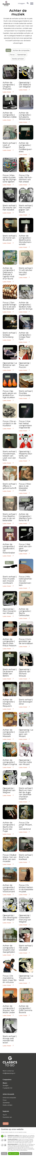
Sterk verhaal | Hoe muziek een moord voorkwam (10, 580)
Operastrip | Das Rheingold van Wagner (10, 917)
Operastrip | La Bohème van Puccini (10, 365)
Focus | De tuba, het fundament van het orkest (25, 178)
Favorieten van (7, 1117)
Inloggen (21, 3)
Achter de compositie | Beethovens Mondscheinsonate (25, 240)
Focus (12, 54)
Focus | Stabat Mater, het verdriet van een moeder (10, 858)
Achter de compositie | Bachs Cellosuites (25, 612)
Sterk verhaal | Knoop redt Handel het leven (10, 1039)
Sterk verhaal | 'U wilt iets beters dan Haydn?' (26, 271)
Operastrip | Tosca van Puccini (24, 365)
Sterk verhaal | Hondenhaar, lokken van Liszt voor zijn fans (10, 455)
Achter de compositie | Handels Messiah (9, 733)
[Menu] (30, 3)
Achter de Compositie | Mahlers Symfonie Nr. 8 (25, 517)
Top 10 (5, 1115)
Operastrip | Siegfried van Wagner (9, 790)
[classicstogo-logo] (6, 3)
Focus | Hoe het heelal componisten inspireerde (25, 424)
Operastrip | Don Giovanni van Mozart (9, 611)
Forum (6, 1123)
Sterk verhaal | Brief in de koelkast (26, 857)
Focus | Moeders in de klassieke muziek (25, 487)
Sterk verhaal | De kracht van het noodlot (10, 207)
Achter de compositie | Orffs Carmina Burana (25, 1009)
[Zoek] (26, 3)
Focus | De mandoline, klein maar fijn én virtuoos (10, 979)
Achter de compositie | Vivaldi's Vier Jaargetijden (9, 948)
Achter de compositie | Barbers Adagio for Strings (25, 305)
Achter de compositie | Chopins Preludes (9, 85)
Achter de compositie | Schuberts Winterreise (25, 116)
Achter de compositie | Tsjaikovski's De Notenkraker (9, 548)
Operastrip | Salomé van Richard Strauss (24, 672)
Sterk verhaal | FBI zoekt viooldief (26, 947)
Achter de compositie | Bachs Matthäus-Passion (9, 642)
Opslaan (4, 1153)
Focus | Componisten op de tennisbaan (26, 641)
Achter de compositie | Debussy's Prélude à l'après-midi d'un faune (9, 273)
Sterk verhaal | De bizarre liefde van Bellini (10, 672)
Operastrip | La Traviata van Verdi (26, 978)
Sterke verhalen (18, 59)
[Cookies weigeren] (5, 1136)
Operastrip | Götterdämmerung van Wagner (25, 918)
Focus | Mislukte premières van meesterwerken (25, 581)
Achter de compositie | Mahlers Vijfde (10, 115)
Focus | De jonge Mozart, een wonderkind (25, 825)
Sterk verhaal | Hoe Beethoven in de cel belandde (10, 517)
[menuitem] (26, 3)
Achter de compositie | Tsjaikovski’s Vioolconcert (9, 888)
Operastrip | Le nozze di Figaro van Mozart (26, 733)
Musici (5, 1083)
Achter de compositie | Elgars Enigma (10, 762)
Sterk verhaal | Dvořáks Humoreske (26, 393)
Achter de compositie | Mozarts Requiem (9, 702)
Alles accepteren (13, 1153)
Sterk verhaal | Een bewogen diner (26, 701)
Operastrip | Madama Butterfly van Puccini (25, 454)
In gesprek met (7, 1088)
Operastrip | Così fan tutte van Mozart (25, 762)
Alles (8, 50)
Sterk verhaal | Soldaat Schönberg (10, 335)
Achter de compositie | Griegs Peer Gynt (25, 336)
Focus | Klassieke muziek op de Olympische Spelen (10, 178)
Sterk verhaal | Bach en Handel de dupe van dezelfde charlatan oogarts (26, 793)
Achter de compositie (21, 50)
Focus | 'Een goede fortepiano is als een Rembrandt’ (10, 305)
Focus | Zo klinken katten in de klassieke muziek (26, 888)
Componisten (7, 1080)
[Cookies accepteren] (2, 1136)
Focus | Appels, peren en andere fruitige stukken (10, 394)
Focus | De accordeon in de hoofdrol (9, 423)
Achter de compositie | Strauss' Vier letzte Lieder (9, 1009)
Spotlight (5, 1085)
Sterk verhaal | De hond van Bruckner (10, 238)
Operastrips (21, 54)
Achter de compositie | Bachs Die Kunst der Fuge (9, 826)
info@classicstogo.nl (9, 1073)
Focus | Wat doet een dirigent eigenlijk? (25, 547)
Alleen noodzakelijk (26, 1153)
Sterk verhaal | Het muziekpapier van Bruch (26, 208)
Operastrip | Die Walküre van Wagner (25, 84)
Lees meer (7, 92)
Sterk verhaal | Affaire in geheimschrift (10, 486)
